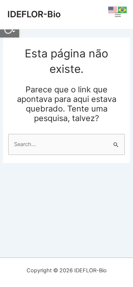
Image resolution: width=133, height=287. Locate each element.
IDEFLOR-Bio (34, 14)
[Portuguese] (122, 9)
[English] (113, 9)
